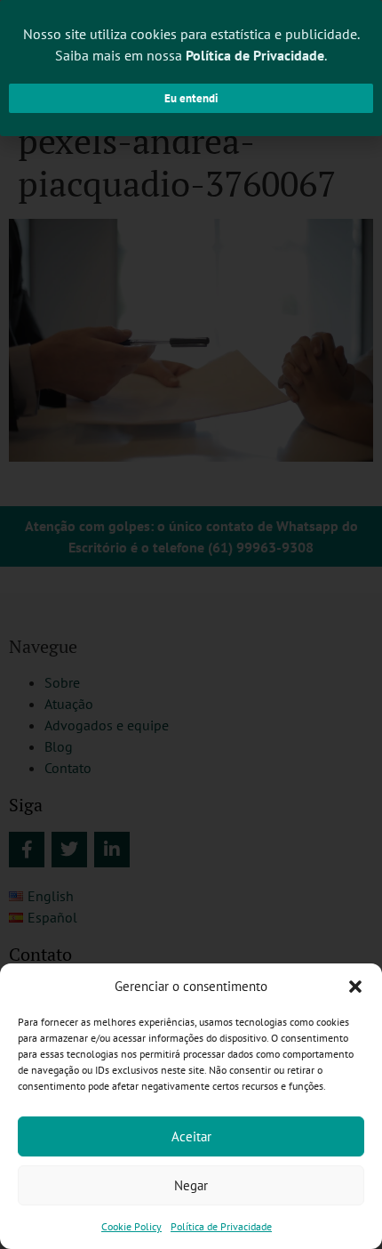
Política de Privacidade (221, 1226)
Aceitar (191, 1136)
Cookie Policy (131, 1226)
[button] (355, 986)
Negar (191, 1185)
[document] (191, 624)
